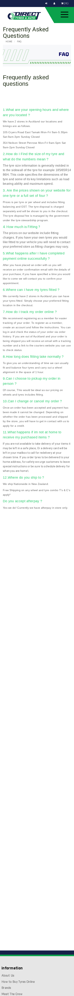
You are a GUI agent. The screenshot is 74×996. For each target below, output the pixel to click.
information (12, 968)
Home (9, 41)
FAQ (19, 41)
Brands (6, 988)
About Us (8, 976)
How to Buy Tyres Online (18, 982)
